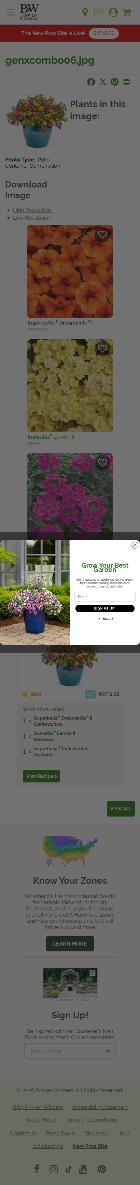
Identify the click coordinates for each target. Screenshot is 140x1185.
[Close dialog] (135, 545)
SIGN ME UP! (105, 608)
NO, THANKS (105, 619)
